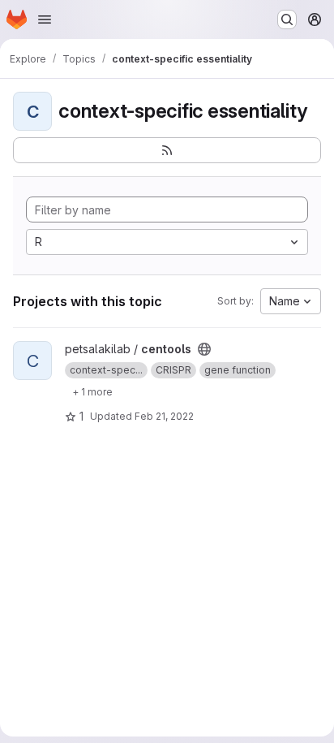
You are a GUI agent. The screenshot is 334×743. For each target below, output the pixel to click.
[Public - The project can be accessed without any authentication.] (204, 349)
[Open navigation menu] (45, 19)
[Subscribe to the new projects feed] (167, 150)
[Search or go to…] (287, 19)
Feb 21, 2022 (164, 416)
